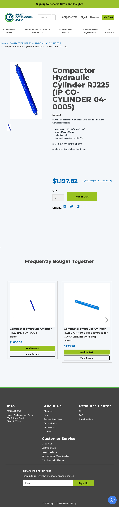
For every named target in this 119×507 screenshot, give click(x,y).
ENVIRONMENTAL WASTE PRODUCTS (37, 31)
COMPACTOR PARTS (65, 31)
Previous (12, 319)
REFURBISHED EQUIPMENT (90, 31)
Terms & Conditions (53, 419)
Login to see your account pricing (97, 180)
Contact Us (47, 444)
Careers (47, 431)
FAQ (81, 415)
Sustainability (50, 427)
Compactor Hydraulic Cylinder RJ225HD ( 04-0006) (31, 330)
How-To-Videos (86, 419)
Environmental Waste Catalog (55, 456)
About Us (48, 411)
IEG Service (109, 31)
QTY (55, 191)
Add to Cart (32, 348)
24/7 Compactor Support (53, 460)
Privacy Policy (50, 423)
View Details (32, 354)
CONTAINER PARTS (9, 31)
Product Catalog (49, 452)
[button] (112, 500)
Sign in (84, 17)
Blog (81, 411)
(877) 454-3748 (69, 17)
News (46, 415)
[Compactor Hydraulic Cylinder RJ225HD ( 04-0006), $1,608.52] (32, 305)
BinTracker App (49, 448)
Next (107, 319)
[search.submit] (50, 17)
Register (95, 17)
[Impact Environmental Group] (19, 17)
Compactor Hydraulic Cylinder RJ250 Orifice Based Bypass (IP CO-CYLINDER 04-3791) (86, 332)
